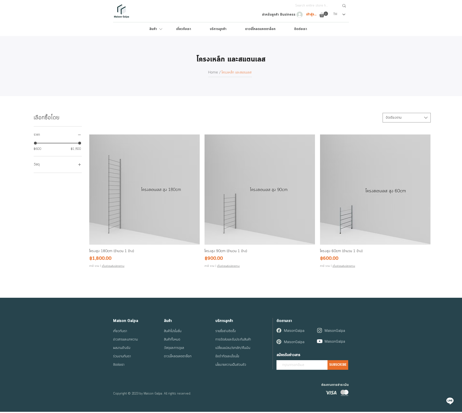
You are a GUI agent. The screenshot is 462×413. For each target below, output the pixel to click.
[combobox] (407, 117)
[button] (323, 14)
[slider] (35, 143)
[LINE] (450, 401)
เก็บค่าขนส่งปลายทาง (113, 266)
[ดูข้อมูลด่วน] (144, 189)
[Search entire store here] (344, 6)
